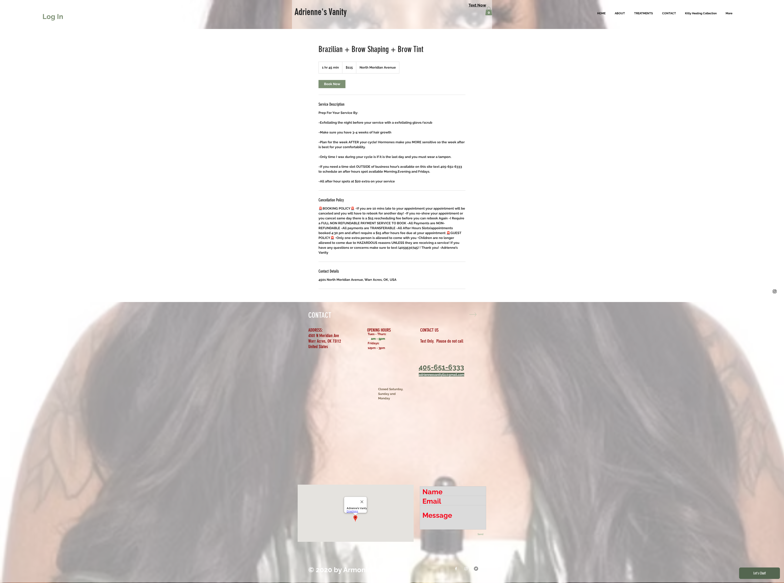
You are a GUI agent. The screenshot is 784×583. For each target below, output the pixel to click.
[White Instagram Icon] (466, 568)
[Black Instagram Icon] (774, 291)
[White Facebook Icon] (456, 568)
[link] (331, 84)
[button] (488, 11)
